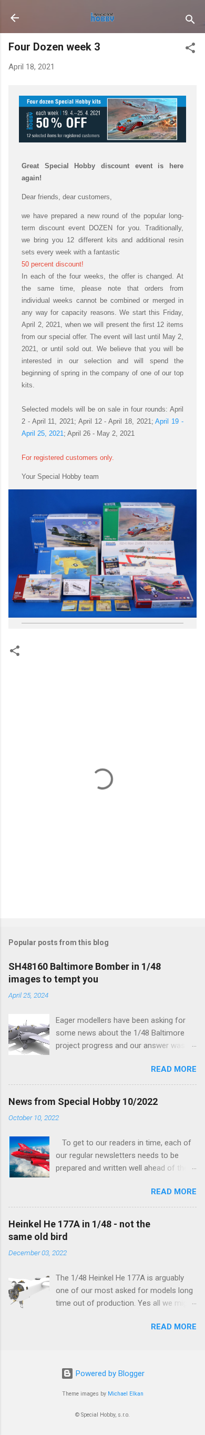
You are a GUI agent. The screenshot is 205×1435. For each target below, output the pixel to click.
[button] (190, 50)
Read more (174, 1069)
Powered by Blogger (109, 1373)
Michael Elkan (126, 1393)
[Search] (190, 21)
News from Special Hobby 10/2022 (83, 1101)
